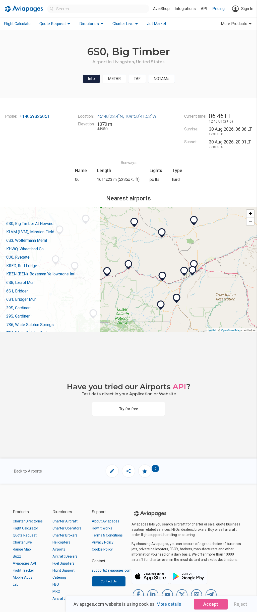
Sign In (247, 8)
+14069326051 (35, 116)
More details (169, 604)
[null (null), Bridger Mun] (176, 298)
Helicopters (61, 542)
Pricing (218, 8)
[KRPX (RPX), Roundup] (194, 220)
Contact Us (109, 581)
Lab (16, 584)
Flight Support (63, 570)
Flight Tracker (23, 570)
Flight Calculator (18, 23)
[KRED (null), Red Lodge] (161, 305)
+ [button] (250, 213)
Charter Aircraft (65, 521)
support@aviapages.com (112, 570)
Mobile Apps (22, 577)
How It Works (102, 528)
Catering (59, 577)
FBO (55, 584)
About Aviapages (105, 521)
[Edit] (112, 471)
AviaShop (161, 8)
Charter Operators (66, 528)
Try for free (128, 409)
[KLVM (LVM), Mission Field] (107, 272)
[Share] (128, 471)
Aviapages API (24, 563)
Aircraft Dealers (65, 556)
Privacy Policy (102, 542)
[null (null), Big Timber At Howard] (128, 265)
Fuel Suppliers (63, 563)
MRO (56, 591)
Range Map (22, 549)
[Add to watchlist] (145, 471)
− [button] (250, 221)
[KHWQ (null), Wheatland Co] (134, 222)
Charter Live (22, 542)
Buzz (17, 556)
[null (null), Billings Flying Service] (192, 271)
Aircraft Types (63, 598)
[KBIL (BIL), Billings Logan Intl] (194, 265)
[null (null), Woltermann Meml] (162, 276)
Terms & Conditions (107, 535)
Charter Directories (28, 521)
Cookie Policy (102, 549)
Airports (58, 549)
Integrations (185, 8)
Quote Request (25, 535)
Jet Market (156, 23)
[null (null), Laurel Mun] (184, 271)
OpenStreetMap (230, 330)
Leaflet (212, 330)
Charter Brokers (65, 535)
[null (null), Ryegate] (162, 233)
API (204, 8)
